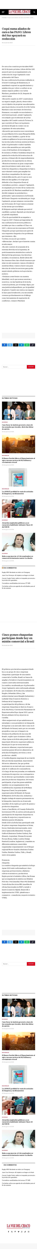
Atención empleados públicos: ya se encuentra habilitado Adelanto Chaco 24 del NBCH (17, 525)
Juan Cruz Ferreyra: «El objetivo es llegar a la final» (18, 575)
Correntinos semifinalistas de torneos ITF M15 (16, 583)
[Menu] (3, 12)
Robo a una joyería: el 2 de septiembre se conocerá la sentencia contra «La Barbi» (17, 557)
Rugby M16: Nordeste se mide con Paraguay (16, 572)
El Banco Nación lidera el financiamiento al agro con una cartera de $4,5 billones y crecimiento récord (18, 460)
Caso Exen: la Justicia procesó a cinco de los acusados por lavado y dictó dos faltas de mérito (17, 427)
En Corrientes (10, 568)
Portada (4, 17)
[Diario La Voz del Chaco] (19, 12)
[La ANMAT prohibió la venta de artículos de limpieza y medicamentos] (18, 477)
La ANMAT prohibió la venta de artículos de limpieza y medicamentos (17, 493)
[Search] (34, 12)
